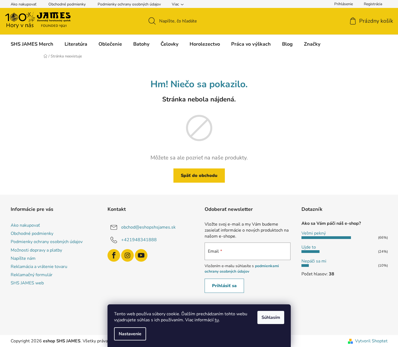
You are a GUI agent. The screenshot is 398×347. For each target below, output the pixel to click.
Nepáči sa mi (313, 261)
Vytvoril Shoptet (371, 341)
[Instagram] (127, 255)
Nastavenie (130, 334)
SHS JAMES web (27, 283)
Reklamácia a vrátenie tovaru (39, 267)
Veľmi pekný (313, 233)
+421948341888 (139, 240)
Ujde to (308, 247)
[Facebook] (114, 255)
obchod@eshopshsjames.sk (148, 227)
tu (217, 320)
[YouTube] (141, 255)
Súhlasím (271, 317)
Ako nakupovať (23, 4)
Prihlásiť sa (224, 286)
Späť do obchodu (199, 176)
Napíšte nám (23, 258)
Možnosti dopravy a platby (36, 250)
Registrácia (373, 4)
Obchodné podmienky (67, 4)
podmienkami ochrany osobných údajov (242, 268)
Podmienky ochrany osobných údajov (129, 4)
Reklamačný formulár (32, 275)
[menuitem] (32, 44)
